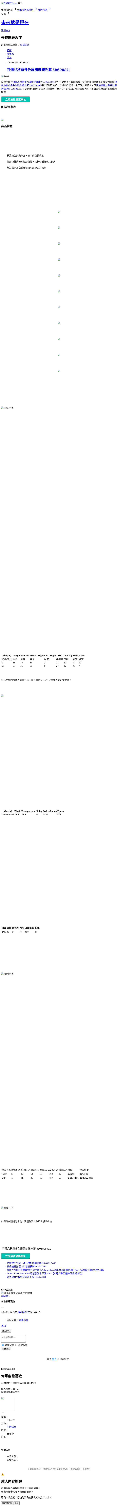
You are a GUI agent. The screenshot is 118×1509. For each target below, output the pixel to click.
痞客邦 (21, 1312)
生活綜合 (24, 45)
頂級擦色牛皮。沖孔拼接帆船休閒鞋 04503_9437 (31, 1263)
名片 (9, 57)
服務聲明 (86, 1469)
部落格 (10, 54)
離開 (16, 1503)
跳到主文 (5, 30)
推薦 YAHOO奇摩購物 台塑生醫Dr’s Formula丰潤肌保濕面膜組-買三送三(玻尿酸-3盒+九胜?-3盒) (55, 1270)
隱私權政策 (75, 1469)
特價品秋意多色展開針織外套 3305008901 (38, 70)
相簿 (9, 50)
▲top (3, 1325)
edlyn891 (5, 1296)
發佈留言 (6, 1349)
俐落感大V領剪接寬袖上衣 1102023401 (26, 1277)
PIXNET (37, 1469)
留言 (27, 1312)
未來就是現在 (15, 22)
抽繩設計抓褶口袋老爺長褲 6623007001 (27, 1266)
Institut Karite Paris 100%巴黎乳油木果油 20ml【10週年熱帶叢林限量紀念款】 (45, 1273)
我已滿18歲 (7, 1503)
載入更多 (6, 1331)
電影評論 (23, 1320)
